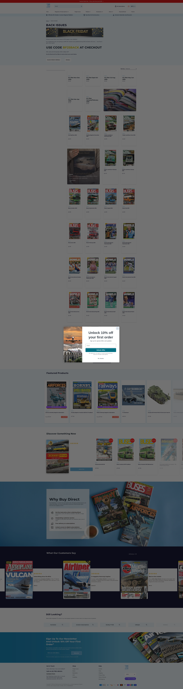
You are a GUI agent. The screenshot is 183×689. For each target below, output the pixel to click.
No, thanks (101, 358)
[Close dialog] (117, 328)
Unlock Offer (101, 350)
